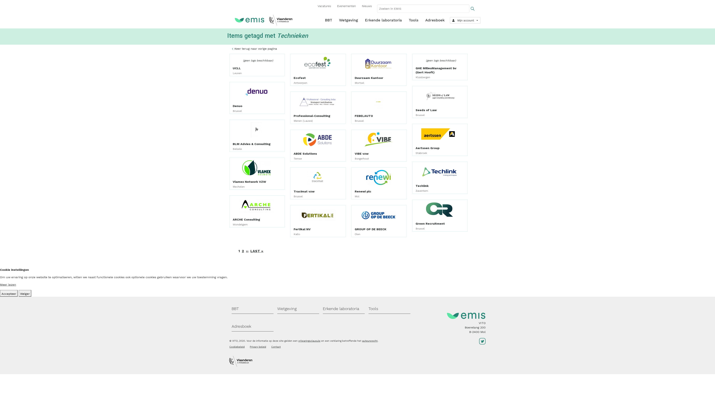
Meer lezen (8, 284)
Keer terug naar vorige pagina (255, 48)
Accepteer (8, 294)
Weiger (25, 294)
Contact (276, 346)
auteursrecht (370, 340)
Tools (413, 20)
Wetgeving (348, 20)
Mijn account (464, 20)
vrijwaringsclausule (309, 340)
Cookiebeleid (237, 346)
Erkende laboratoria (383, 20)
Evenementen (346, 6)
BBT (328, 20)
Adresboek (435, 20)
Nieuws (367, 6)
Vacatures (324, 6)
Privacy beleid (258, 346)
